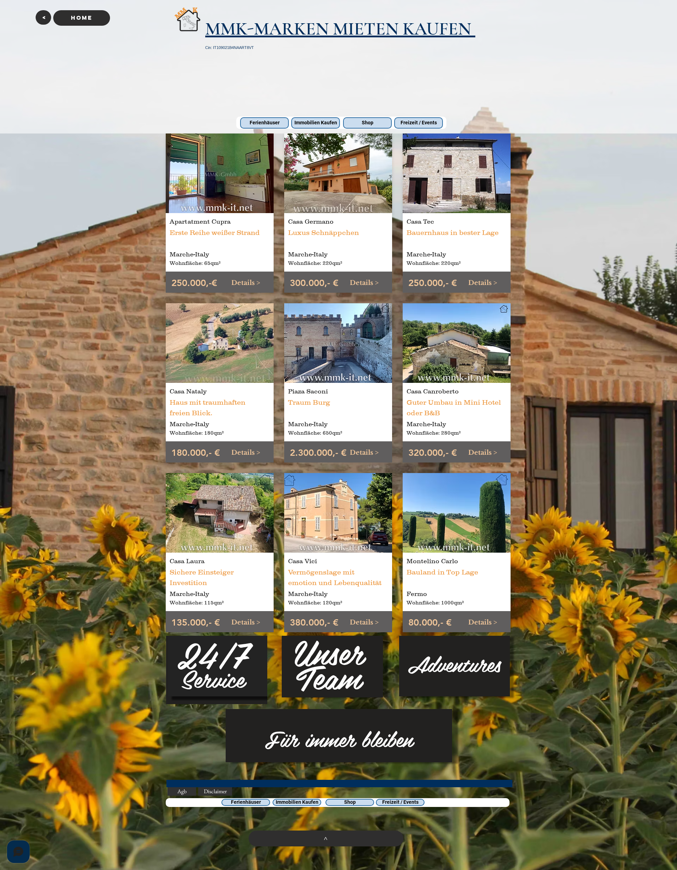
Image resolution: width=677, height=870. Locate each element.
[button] (43, 17)
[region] (216, 670)
